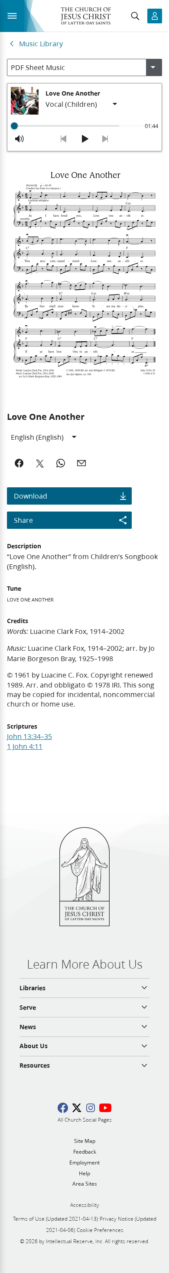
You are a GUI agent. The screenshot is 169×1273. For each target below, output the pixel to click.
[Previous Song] (63, 138)
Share (23, 520)
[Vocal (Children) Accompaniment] (82, 104)
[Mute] (19, 138)
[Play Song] (84, 138)
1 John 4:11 (24, 746)
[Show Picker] (153, 67)
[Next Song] (105, 138)
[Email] (81, 463)
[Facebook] (19, 463)
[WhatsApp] (60, 463)
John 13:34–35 (29, 736)
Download (30, 496)
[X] (40, 463)
